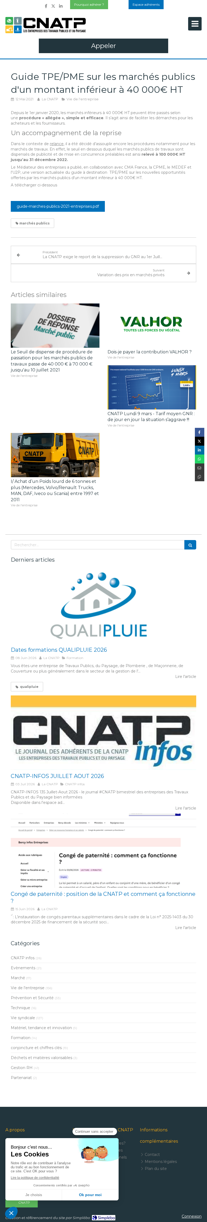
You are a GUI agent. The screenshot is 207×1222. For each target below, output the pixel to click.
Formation (20, 1037)
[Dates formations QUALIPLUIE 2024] (103, 606)
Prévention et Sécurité (32, 997)
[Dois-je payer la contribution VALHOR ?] (152, 325)
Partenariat (21, 1077)
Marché (18, 977)
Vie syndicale (23, 1017)
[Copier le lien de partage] (199, 476)
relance (57, 143)
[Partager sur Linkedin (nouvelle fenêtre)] (199, 450)
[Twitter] (53, 7)
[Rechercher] (190, 544)
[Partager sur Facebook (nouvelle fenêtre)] (199, 432)
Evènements (23, 967)
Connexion (192, 1216)
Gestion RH (22, 1067)
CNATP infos (22, 957)
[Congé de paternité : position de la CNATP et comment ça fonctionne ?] (103, 851)
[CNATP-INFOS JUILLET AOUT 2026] (103, 732)
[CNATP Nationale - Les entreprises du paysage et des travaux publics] (45, 25)
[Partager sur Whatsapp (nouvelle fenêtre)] (199, 459)
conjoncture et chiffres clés (36, 1047)
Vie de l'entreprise (27, 987)
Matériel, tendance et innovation (41, 1027)
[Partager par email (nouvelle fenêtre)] (199, 467)
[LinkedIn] (61, 7)
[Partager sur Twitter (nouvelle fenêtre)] (199, 441)
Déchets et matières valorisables (41, 1057)
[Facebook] (46, 7)
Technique (20, 1007)
